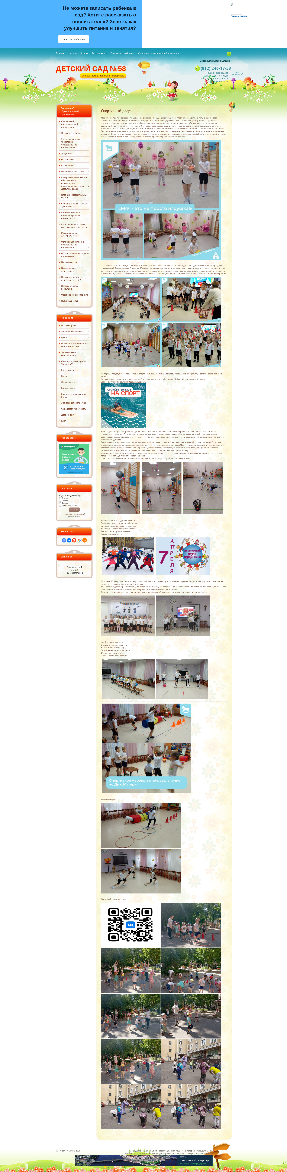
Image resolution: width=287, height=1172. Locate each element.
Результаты (68, 514)
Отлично (65, 498)
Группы (84, 53)
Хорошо (65, 500)
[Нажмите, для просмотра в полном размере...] (131, 1083)
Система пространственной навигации (158, 53)
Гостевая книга (99, 53)
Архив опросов (79, 514)
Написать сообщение (74, 39)
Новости (72, 53)
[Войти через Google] (79, 540)
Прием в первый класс (123, 53)
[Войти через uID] (64, 540)
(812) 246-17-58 (216, 68)
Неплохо (65, 503)
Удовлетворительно (69, 505)
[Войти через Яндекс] (74, 540)
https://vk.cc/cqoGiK (136, 381)
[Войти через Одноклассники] (84, 540)
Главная (60, 53)
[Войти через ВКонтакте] (69, 540)
